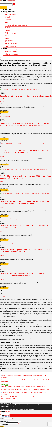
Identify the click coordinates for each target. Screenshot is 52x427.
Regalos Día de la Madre (11, 51)
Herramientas (8, 21)
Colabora (3, 7)
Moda (6, 32)
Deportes (7, 17)
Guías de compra (7, 9)
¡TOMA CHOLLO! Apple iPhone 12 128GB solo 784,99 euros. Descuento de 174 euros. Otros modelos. (22, 275)
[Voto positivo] (2, 92)
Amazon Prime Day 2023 (11, 50)
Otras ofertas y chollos (10, 46)
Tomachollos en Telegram (40, 405)
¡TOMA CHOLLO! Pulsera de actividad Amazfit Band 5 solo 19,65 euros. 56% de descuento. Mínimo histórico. (24, 203)
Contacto (30, 405)
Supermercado (9, 40)
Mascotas (7, 30)
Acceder (1, 426)
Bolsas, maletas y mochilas (11, 14)
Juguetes (7, 27)
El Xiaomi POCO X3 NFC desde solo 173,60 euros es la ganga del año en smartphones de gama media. (25, 151)
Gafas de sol (8, 19)
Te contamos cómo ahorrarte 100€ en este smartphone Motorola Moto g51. (26, 97)
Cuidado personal (9, 16)
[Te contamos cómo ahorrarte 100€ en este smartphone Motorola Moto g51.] (19, 89)
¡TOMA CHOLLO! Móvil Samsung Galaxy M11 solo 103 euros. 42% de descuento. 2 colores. (25, 227)
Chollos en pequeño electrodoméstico (17, 25)
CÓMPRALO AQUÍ (4, 112)
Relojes (7, 38)
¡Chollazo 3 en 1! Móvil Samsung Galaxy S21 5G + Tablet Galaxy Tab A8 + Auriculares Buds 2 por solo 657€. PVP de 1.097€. (24, 124)
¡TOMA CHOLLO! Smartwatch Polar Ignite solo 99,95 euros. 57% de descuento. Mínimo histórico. (25, 177)
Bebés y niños (8, 13)
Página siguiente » (7, 297)
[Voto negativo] (1, 92)
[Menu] (0, 57)
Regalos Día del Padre (10, 53)
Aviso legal (2, 405)
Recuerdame (4, 424)
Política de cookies (22, 405)
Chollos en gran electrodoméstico (16, 24)
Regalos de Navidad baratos (12, 54)
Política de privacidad (11, 405)
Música (6, 35)
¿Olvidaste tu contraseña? (24, 423)
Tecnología (8, 42)
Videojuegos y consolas (11, 43)
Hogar (6, 22)
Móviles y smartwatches (11, 34)
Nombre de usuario (4, 421)
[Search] (0, 59)
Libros (6, 29)
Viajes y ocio (8, 45)
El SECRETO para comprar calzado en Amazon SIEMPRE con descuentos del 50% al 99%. (25, 389)
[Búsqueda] (14, 4)
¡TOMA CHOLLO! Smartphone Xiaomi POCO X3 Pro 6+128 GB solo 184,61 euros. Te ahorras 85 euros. (25, 251)
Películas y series (9, 37)
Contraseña (3, 423)
